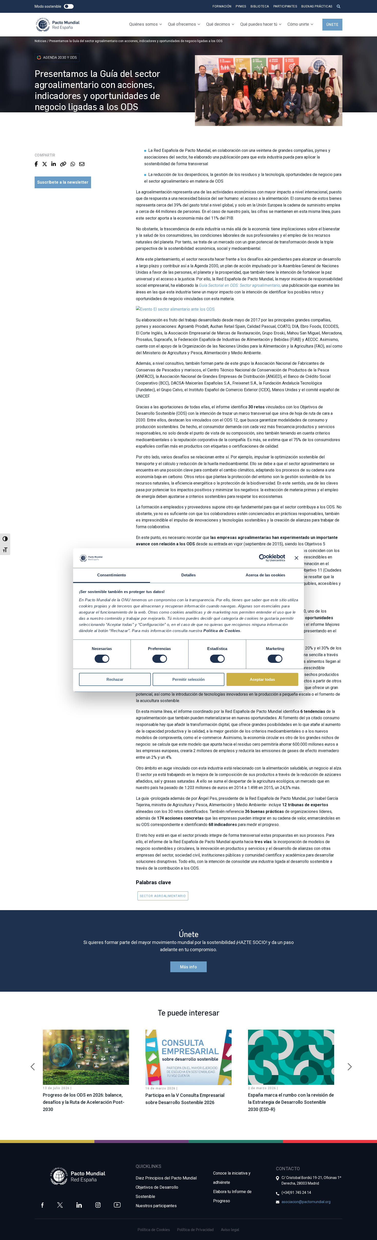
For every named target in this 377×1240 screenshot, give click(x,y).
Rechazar (114, 679)
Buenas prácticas (316, 6)
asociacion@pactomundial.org (306, 1202)
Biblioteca (260, 6)
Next (346, 1064)
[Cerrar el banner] (296, 558)
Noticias (40, 41)
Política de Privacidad (195, 1229)
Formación (222, 6)
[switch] (159, 659)
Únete (332, 25)
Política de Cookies (154, 1229)
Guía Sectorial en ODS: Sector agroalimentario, (240, 285)
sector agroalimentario (163, 896)
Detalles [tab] (188, 575)
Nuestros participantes (156, 1205)
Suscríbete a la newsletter (62, 182)
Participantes (285, 6)
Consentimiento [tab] (111, 575)
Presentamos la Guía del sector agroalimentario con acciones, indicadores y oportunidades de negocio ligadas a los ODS (135, 41)
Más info (188, 967)
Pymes (241, 6)
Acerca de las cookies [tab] (265, 575)
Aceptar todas (262, 679)
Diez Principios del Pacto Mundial (166, 1178)
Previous (30, 1064)
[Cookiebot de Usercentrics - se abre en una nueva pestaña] (262, 558)
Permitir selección (188, 679)
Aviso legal (230, 1229)
